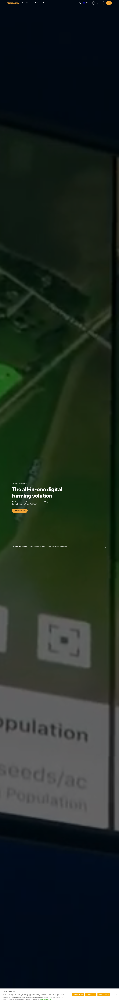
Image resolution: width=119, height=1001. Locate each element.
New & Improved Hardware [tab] (57, 546)
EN (88, 3)
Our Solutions (27, 3)
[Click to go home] (13, 3)
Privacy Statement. (45, 999)
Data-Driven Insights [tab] (37, 546)
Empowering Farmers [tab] (19, 546)
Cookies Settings (78, 994)
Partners (37, 3)
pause (105, 548)
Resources (47, 3)
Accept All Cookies (103, 994)
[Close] (116, 994)
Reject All (90, 994)
